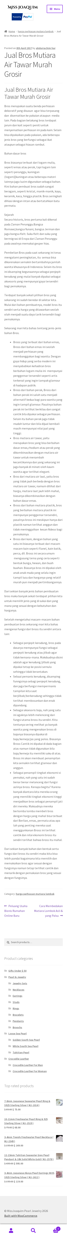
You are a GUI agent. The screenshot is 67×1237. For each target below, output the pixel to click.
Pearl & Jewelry (17, 977)
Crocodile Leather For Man (28, 1065)
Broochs (17, 1027)
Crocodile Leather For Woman (30, 1071)
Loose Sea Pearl (17, 1033)
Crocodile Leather (18, 1058)
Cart (52, 1227)
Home (12, 31)
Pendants (18, 1021)
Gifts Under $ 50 (17, 970)
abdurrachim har (45, 48)
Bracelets (18, 1014)
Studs (16, 1002)
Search (33, 1230)
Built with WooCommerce (20, 1216)
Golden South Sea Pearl (26, 1039)
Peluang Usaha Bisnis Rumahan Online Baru (16, 910)
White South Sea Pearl (25, 1046)
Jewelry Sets (20, 983)
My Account (11, 1230)
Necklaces (18, 989)
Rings (16, 1008)
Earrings (17, 995)
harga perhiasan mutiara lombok (36, 31)
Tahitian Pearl (21, 1052)
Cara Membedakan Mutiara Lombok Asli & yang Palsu (48, 910)
